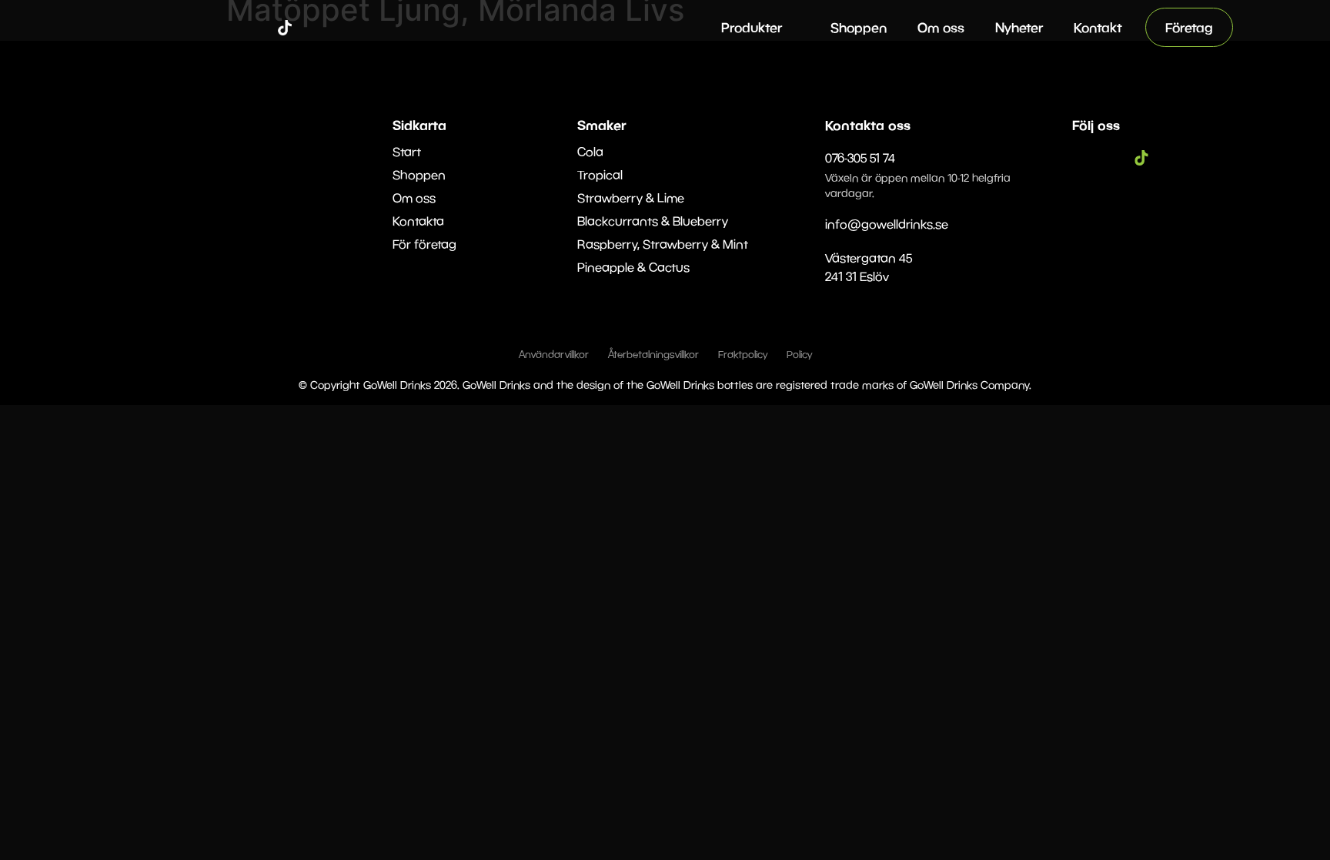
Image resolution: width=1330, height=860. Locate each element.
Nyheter (1019, 27)
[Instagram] (261, 27)
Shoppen (858, 27)
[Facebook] (238, 27)
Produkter (751, 27)
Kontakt (1098, 27)
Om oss (940, 27)
